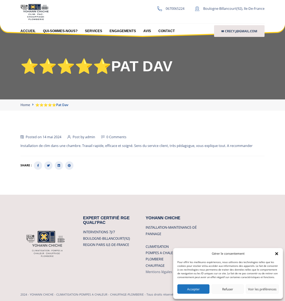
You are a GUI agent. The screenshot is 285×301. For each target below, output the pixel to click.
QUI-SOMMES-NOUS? (60, 31)
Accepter (193, 289)
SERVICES (93, 31)
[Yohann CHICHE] (34, 12)
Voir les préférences (262, 289)
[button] (277, 254)
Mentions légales (159, 272)
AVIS (147, 31)
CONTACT (166, 31)
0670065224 (175, 8)
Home (25, 105)
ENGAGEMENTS (123, 31)
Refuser (227, 289)
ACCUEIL (28, 31)
